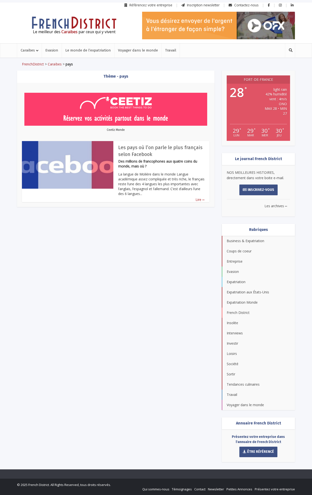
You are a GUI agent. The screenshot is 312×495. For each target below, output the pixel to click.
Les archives (275, 206)
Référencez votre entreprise (150, 5)
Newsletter (216, 489)
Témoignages (182, 489)
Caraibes (28, 50)
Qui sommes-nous (155, 489)
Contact (199, 489)
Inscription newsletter (203, 5)
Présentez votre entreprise (275, 489)
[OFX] (218, 25)
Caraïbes (55, 64)
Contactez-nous (246, 5)
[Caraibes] (74, 23)
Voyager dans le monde (138, 50)
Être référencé (260, 452)
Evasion (51, 50)
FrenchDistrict (33, 64)
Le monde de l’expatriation (88, 50)
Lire (200, 199)
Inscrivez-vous (261, 190)
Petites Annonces (239, 489)
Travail (170, 50)
